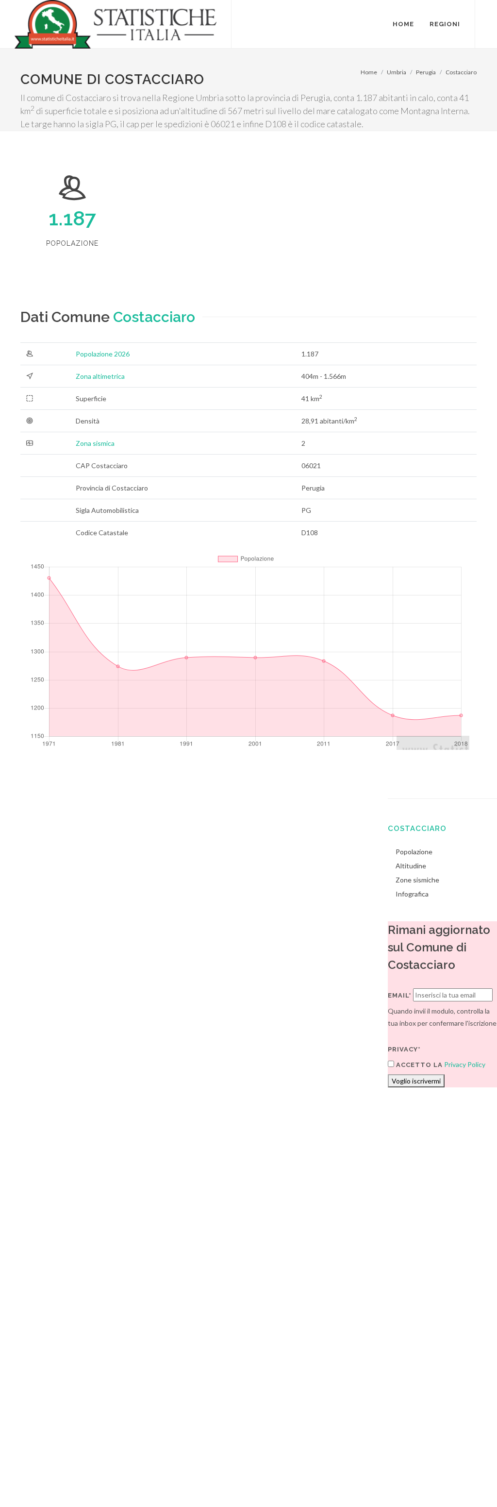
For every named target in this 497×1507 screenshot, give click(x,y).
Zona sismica (95, 443)
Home (369, 72)
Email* (400, 995)
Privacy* (404, 1049)
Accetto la (418, 1064)
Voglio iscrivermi (416, 1081)
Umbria (396, 72)
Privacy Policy (464, 1064)
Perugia (426, 72)
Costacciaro (461, 72)
